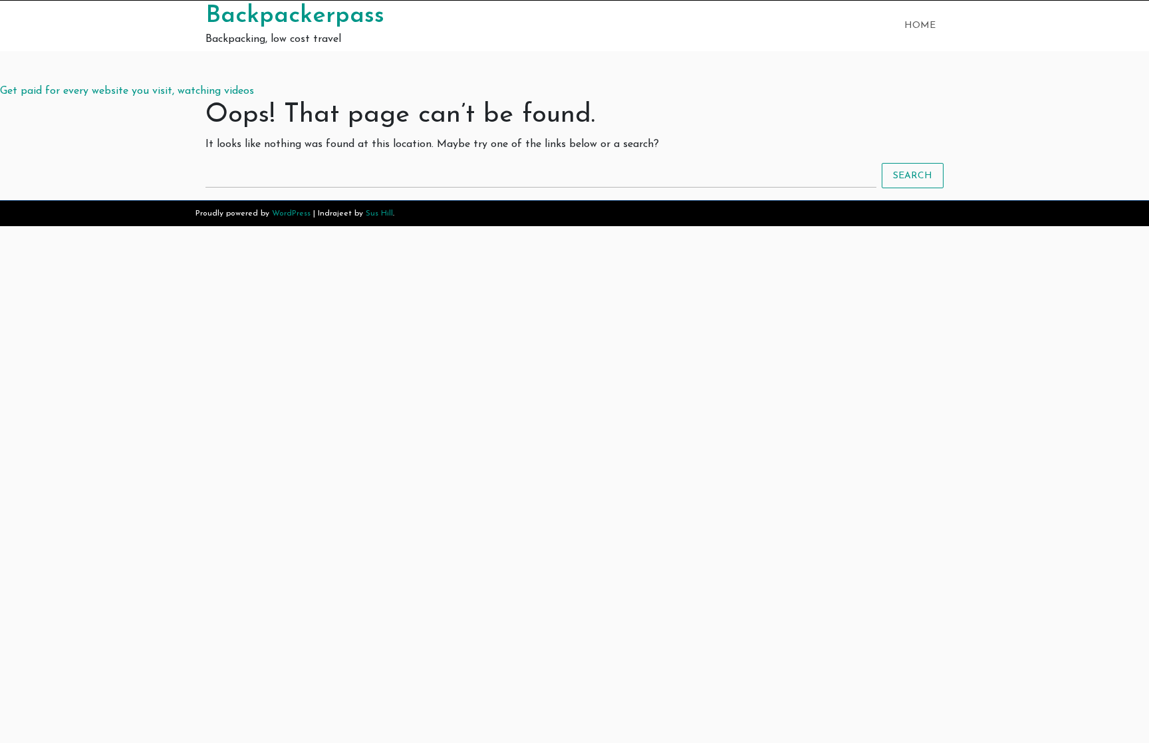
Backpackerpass (294, 16)
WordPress (291, 214)
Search (912, 176)
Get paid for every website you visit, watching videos (127, 91)
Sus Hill (379, 214)
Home (920, 26)
